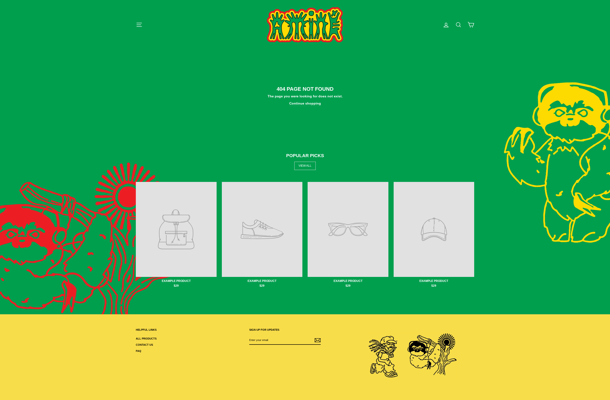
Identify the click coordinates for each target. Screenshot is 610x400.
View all (305, 165)
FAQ (138, 351)
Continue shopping (305, 103)
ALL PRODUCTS (146, 338)
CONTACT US (144, 344)
